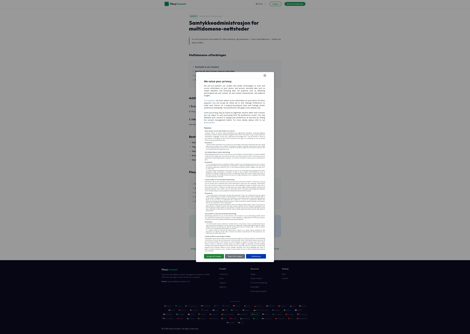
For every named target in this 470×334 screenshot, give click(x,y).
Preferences (256, 256)
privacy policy (209, 122)
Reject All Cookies (235, 256)
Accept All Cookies (214, 256)
